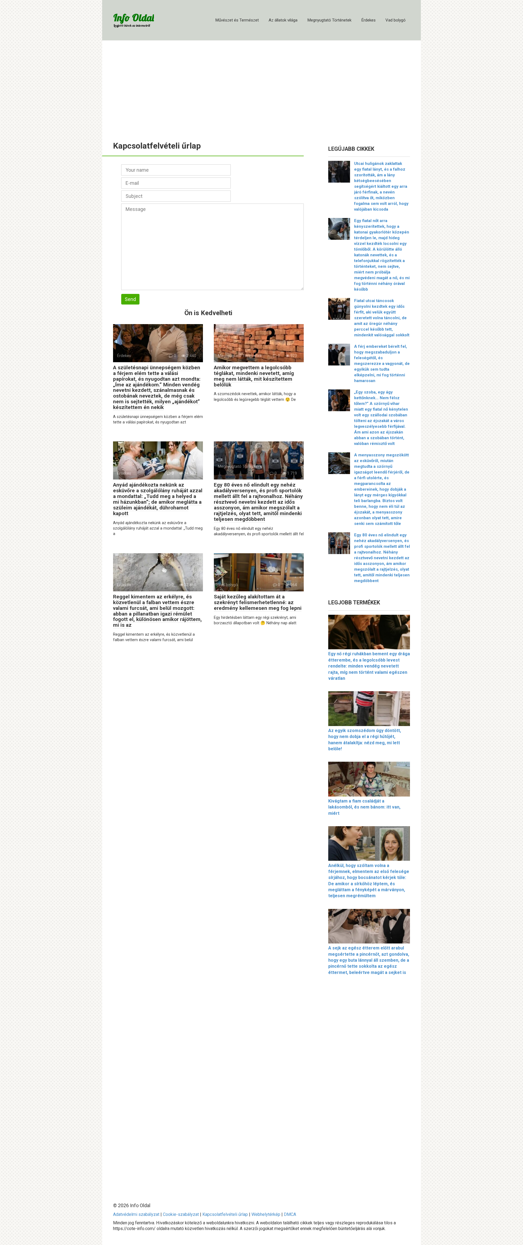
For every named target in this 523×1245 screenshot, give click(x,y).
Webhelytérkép (265, 1214)
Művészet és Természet (237, 20)
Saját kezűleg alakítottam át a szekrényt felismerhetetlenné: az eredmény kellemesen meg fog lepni (258, 602)
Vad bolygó (395, 20)
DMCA (290, 1214)
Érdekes (368, 20)
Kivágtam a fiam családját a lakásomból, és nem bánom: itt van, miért (364, 807)
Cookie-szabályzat (181, 1214)
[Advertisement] (261, 87)
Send (130, 299)
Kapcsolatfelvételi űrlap (225, 1214)
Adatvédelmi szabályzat (136, 1214)
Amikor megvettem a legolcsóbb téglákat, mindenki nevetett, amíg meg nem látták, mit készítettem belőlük (254, 376)
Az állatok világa (283, 20)
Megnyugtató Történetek (329, 20)
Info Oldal (133, 17)
